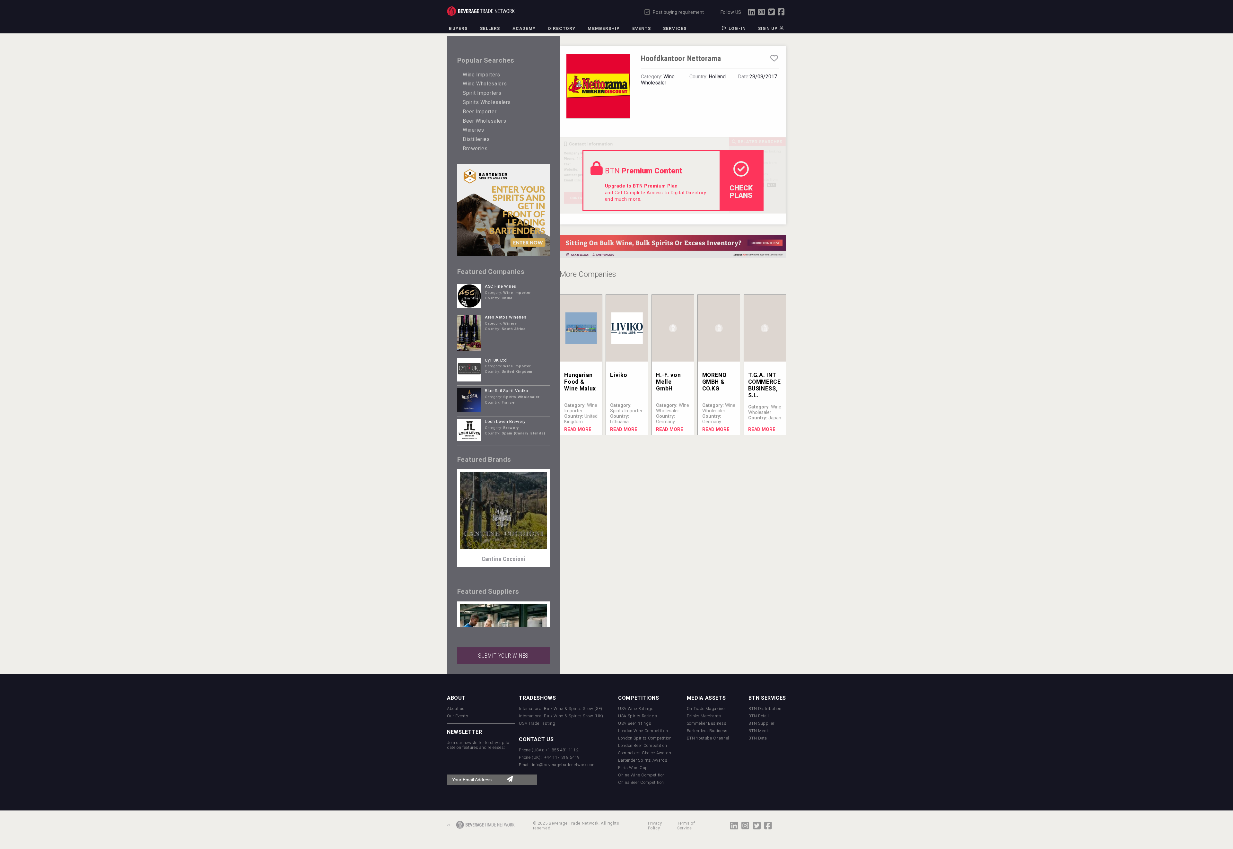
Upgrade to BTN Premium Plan (641, 186)
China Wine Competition (641, 773)
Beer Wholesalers (484, 121)
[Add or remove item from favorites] (774, 58)
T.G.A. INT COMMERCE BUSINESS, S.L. (764, 385)
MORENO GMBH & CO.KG (714, 382)
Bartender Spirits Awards (642, 759)
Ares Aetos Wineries (505, 317)
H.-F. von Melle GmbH (668, 382)
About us (456, 707)
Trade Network (481, 11)
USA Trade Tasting (537, 722)
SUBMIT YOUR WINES (503, 654)
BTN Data (757, 736)
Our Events (457, 714)
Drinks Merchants (704, 714)
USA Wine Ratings (635, 707)
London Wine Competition (643, 729)
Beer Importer (479, 112)
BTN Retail (758, 714)
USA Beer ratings (634, 722)
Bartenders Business (707, 729)
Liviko (618, 375)
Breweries (475, 148)
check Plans (741, 191)
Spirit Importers (482, 93)
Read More (577, 429)
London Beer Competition (642, 744)
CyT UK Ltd (496, 360)
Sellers (490, 28)
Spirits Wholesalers (487, 102)
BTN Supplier (761, 722)
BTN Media (759, 729)
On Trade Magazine (706, 707)
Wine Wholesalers (485, 84)
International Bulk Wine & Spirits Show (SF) (560, 707)
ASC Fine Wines (500, 286)
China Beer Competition (641, 781)
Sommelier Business (707, 722)
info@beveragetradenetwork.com (564, 763)
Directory (561, 28)
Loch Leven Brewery (505, 421)
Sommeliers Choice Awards (644, 751)
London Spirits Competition (645, 736)
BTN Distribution (764, 707)
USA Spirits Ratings (637, 714)
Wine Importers (481, 75)
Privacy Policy (655, 824)
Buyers (458, 28)
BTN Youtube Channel (708, 736)
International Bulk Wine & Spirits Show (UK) (561, 714)
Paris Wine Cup (633, 766)
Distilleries (476, 139)
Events (641, 28)
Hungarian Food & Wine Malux (580, 382)
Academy (524, 28)
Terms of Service (686, 824)
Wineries (473, 130)
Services (674, 28)
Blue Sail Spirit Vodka (506, 390)
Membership (604, 28)
